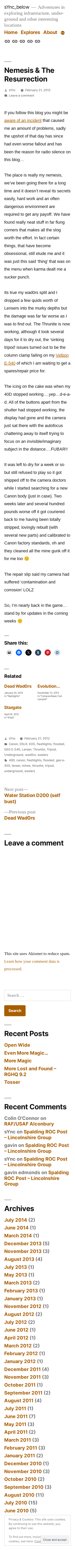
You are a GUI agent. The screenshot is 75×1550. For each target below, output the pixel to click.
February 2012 (21, 1353)
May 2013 (15, 1275)
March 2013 (18, 1283)
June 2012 (16, 1330)
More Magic (18, 1061)
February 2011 (20, 1448)
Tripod (51, 749)
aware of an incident (23, 120)
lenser (16, 765)
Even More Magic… (26, 1053)
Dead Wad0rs (17, 686)
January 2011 (19, 1455)
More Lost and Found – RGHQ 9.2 (30, 1071)
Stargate (12, 707)
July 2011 (15, 1408)
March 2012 (18, 1346)
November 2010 (23, 1471)
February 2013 (21, 1291)
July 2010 (15, 1503)
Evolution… (49, 686)
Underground (13, 755)
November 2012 (23, 1306)
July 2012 (15, 1322)
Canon (13, 744)
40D (12, 760)
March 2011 (17, 1440)
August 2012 (19, 1314)
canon (20, 760)
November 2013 (23, 1251)
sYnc (12, 90)
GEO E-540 (12, 749)
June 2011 (16, 1416)
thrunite (37, 765)
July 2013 (15, 1267)
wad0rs (30, 755)
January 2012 (20, 1361)
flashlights (44, 744)
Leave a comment (21, 95)
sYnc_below (16, 7)
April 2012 (16, 1338)
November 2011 (22, 1377)
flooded (58, 744)
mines (26, 765)
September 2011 (23, 1393)
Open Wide (17, 1045)
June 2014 (16, 1228)
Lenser (26, 749)
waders (43, 755)
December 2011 (22, 1369)
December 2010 (23, 1463)
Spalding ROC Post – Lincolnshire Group (36, 1134)
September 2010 (23, 1487)
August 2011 (18, 1400)
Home (11, 32)
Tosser (12, 1082)
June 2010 (16, 1510)
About (50, 32)
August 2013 (19, 1259)
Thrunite (39, 749)
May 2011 (15, 1424)
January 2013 (20, 1298)
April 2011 (16, 1432)
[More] (62, 33)
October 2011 (20, 1385)
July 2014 (15, 1220)
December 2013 (23, 1243)
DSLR (23, 744)
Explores (30, 32)
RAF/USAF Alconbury (29, 1124)
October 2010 (20, 1479)
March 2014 (18, 1235)
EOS (32, 744)
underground (13, 771)
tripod (49, 765)
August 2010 (19, 1495)
